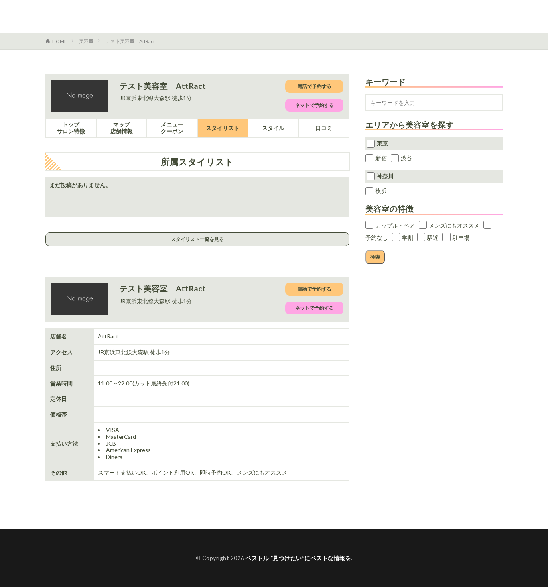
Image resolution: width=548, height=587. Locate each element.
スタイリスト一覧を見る (197, 239)
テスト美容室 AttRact (130, 41)
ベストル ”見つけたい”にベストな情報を (111, 16)
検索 (375, 257)
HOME (59, 41)
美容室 (86, 41)
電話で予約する (314, 86)
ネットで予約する (314, 105)
